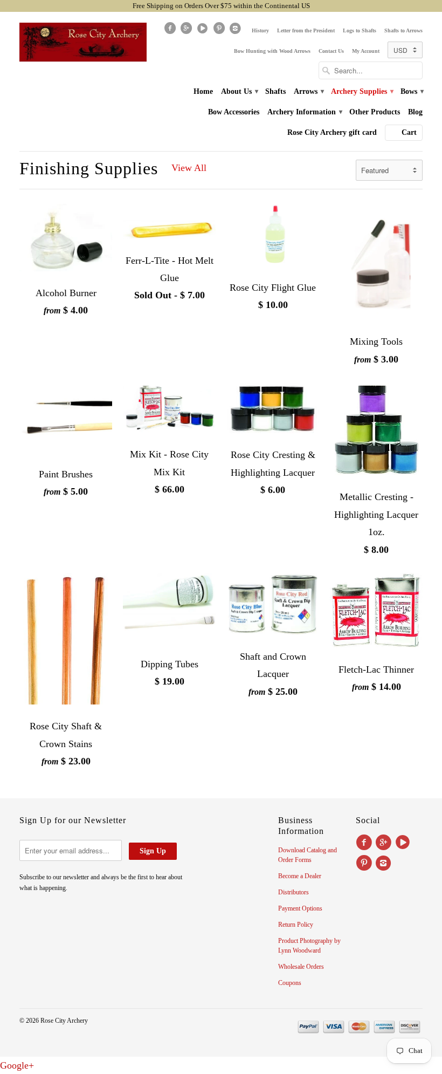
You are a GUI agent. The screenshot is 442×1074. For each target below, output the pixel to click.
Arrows (308, 91)
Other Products (374, 112)
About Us (239, 91)
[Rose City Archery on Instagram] (237, 30)
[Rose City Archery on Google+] (187, 30)
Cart (409, 132)
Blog (415, 112)
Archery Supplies (361, 91)
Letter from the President (306, 30)
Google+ (17, 1065)
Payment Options (300, 908)
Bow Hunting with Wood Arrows (272, 51)
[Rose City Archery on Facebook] (171, 30)
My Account (365, 51)
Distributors (293, 892)
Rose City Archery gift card (332, 132)
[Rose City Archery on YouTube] (204, 30)
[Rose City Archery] (83, 42)
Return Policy (295, 924)
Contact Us (331, 51)
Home (203, 91)
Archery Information (304, 112)
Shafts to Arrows (403, 30)
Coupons (289, 983)
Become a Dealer (299, 876)
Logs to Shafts (359, 30)
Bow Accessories (233, 112)
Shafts (275, 91)
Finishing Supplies (88, 168)
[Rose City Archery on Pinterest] (220, 30)
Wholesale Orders (301, 966)
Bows (411, 91)
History (260, 30)
